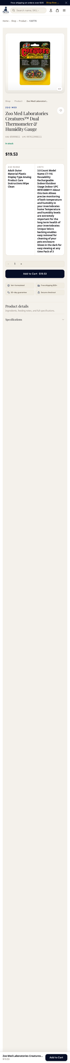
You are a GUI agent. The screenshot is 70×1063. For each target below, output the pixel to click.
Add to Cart (56, 1057)
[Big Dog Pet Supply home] (6, 10)
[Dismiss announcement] (66, 3)
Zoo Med (11, 107)
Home (5, 21)
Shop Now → (52, 3)
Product (22, 21)
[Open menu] (64, 10)
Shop (13, 21)
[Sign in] (51, 10)
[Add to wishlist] (61, 110)
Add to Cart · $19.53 (35, 273)
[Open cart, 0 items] (57, 10)
